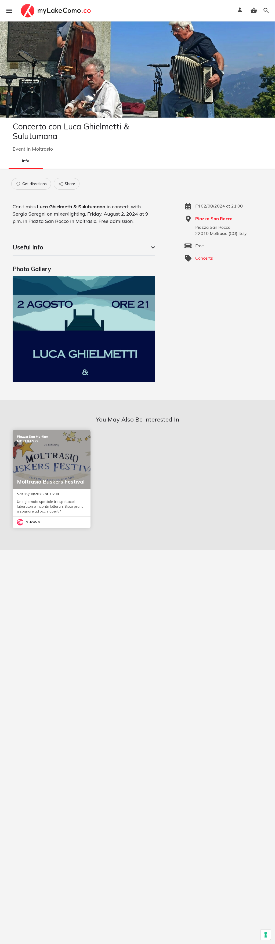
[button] (84, 247)
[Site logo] (56, 10)
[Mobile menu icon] (9, 10)
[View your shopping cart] (253, 10)
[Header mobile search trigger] (266, 10)
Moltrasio (42, 149)
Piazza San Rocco (214, 218)
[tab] (84, 247)
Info (25, 160)
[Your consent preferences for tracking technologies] (265, 935)
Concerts (204, 258)
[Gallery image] (84, 329)
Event (19, 149)
